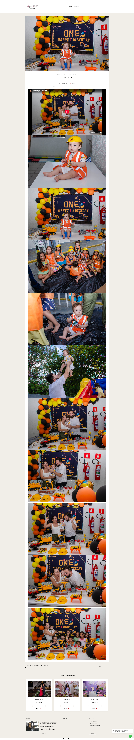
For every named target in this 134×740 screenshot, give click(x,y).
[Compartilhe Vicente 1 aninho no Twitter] (27, 667)
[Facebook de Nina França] (89, 729)
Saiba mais (44, 733)
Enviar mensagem (93, 723)
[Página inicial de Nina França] (32, 6)
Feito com (67, 738)
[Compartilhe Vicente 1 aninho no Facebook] (25, 667)
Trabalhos (77, 6)
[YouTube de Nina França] (93, 729)
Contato (92, 733)
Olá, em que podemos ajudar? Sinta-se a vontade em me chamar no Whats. (120, 731)
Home (70, 6)
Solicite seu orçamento (103, 666)
